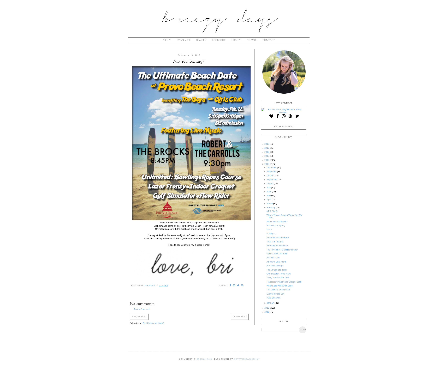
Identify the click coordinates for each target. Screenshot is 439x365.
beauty (201, 40)
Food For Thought (274, 242)
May (269, 195)
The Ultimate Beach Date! (278, 290)
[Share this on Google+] (243, 285)
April (269, 199)
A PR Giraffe (272, 211)
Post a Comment (142, 309)
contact (269, 40)
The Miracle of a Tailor (276, 270)
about (166, 40)
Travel (252, 40)
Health (237, 40)
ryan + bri (184, 40)
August (270, 183)
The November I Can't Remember (282, 250)
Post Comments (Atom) (153, 323)
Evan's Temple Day (275, 294)
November (272, 171)
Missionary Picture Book (277, 237)
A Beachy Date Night (276, 262)
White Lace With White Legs (279, 286)
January (271, 303)
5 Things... (271, 233)
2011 (267, 312)
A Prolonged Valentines (277, 245)
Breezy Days (205, 359)
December (272, 167)
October (271, 175)
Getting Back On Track (276, 254)
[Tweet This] (238, 285)
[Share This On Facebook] (230, 285)
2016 (267, 152)
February (271, 207)
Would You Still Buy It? (276, 221)
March (270, 203)
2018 (267, 144)
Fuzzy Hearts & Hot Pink (277, 278)
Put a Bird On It (273, 298)
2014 (267, 160)
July (269, 187)
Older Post (240, 317)
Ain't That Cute (273, 257)
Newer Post (139, 317)
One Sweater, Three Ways (278, 274)
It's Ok (269, 230)
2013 (267, 164)
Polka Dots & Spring (275, 225)
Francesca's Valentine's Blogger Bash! (284, 282)
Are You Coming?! (274, 266)
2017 (267, 148)
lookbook (219, 40)
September (272, 179)
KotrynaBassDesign (247, 359)
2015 (267, 156)
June (269, 191)
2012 (267, 308)
